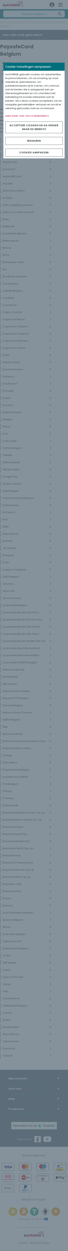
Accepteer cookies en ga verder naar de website (34, 127)
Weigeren (34, 141)
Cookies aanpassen (34, 152)
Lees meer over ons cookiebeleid (26, 116)
